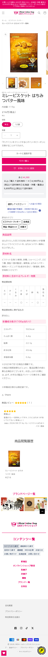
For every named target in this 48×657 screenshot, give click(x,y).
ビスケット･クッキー (16, 20)
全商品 (26, 222)
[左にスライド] (3, 83)
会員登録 (22, 554)
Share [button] (8, 395)
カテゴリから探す (11, 546)
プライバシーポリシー (13, 611)
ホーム (4, 20)
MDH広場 (29, 550)
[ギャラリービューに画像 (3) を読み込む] (23, 82)
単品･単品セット (10, 227)
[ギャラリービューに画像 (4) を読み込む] (36, 82)
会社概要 (9, 605)
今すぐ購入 (24, 161)
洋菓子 (23, 227)
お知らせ (39, 550)
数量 (3, 130)
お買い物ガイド (10, 554)
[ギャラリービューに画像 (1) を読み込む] (11, 82)
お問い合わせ (34, 554)
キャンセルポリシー (25, 651)
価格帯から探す (26, 546)
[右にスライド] (45, 83)
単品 (6, 124)
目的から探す (9, 550)
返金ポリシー (13, 647)
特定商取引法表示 (12, 617)
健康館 (20, 550)
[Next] (42, 511)
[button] (3, 13)
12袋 (17, 124)
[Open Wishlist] (3, 653)
